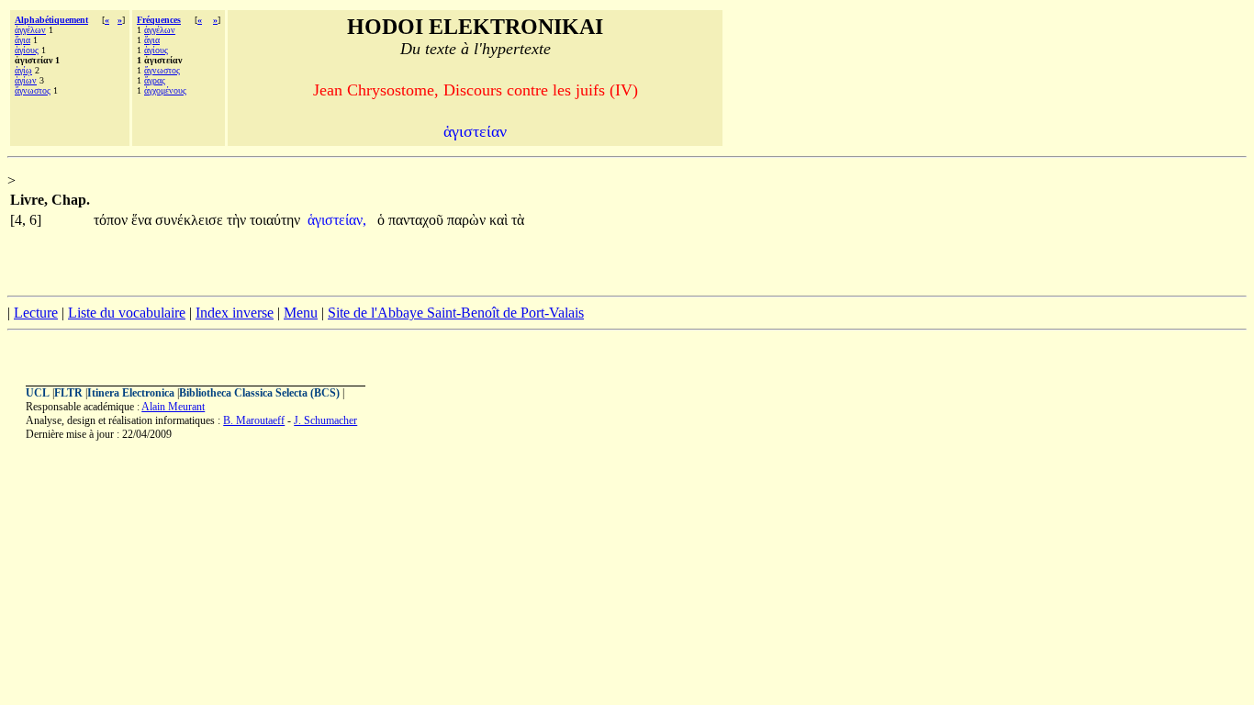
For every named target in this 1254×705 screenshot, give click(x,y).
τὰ (517, 220)
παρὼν (468, 220)
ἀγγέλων (30, 30)
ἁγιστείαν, (337, 220)
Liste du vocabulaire (126, 312)
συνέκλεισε (191, 220)
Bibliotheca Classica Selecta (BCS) (259, 392)
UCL (38, 392)
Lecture (36, 312)
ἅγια (22, 40)
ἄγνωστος (32, 90)
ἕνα (143, 220)
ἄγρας (154, 80)
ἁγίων (26, 80)
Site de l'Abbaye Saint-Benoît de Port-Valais (456, 312)
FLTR (68, 392)
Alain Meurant (173, 406)
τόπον (112, 220)
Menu (301, 312)
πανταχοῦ (417, 220)
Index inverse (235, 312)
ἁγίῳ (23, 70)
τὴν (238, 220)
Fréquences (159, 20)
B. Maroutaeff (254, 420)
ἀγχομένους (165, 90)
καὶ (500, 220)
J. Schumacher (325, 420)
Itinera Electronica (130, 392)
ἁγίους (27, 50)
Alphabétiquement (51, 20)
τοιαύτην (275, 220)
